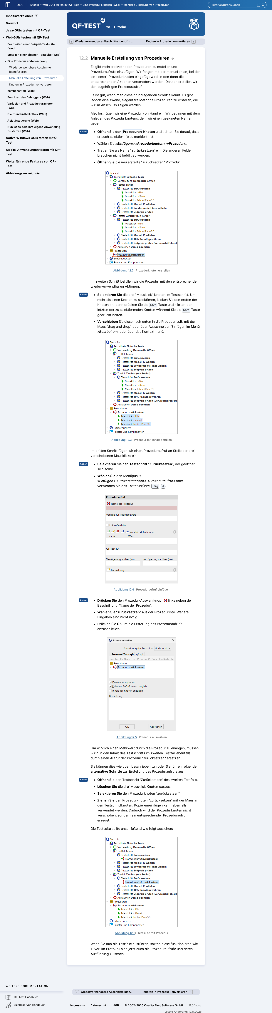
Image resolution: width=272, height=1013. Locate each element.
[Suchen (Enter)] (263, 5)
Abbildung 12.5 (127, 737)
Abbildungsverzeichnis (23, 173)
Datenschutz (99, 1005)
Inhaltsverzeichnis (21, 16)
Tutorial (34, 4)
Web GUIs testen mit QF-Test (60, 4)
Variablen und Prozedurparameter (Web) (30, 106)
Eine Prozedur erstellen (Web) (101, 4)
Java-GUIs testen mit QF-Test (28, 30)
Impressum (77, 1005)
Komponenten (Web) (21, 91)
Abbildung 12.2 (123, 270)
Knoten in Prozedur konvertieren (31, 84)
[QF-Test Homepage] (88, 24)
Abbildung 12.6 (125, 933)
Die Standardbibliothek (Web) (27, 114)
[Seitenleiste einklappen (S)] (8, 5)
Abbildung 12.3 (121, 440)
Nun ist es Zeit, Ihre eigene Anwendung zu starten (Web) (33, 129)
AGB (116, 1005)
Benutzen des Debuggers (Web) (28, 97)
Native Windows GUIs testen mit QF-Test (33, 140)
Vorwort (12, 23)
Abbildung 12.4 (124, 589)
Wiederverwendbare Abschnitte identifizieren (30, 69)
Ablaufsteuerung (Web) (23, 120)
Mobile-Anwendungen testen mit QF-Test (33, 152)
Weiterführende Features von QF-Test (31, 164)
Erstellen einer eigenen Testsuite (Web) (34, 54)
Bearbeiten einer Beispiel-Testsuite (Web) (31, 46)
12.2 (83, 58)
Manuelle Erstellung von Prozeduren (146, 4)
